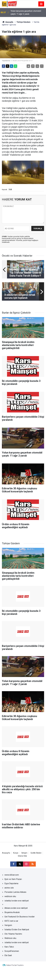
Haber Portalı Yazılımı (15, 965)
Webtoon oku (10, 938)
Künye (15, 853)
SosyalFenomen (11, 951)
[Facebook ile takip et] (13, 864)
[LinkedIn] (11, 66)
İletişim (24, 853)
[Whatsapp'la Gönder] (15, 66)
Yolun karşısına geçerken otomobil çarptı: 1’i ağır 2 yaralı (26, 12)
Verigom (8, 925)
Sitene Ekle (22, 856)
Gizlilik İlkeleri (36, 853)
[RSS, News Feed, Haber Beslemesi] (32, 864)
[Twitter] (7, 66)
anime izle (9, 888)
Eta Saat (8, 955)
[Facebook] (3, 66)
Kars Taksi (9, 947)
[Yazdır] (28, 66)
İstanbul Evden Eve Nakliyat (16, 929)
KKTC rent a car (11, 921)
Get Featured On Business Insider (19, 916)
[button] (32, 66)
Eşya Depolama (11, 883)
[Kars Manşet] (9, 4)
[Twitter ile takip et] (20, 864)
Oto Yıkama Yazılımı (13, 934)
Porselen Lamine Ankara (15, 892)
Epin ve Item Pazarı (13, 879)
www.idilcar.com (11, 875)
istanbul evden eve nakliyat (16, 900)
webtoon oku (10, 896)
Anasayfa (9, 22)
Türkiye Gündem (23, 22)
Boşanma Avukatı (12, 912)
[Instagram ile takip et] (26, 864)
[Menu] (41, 4)
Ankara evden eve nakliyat (16, 908)
